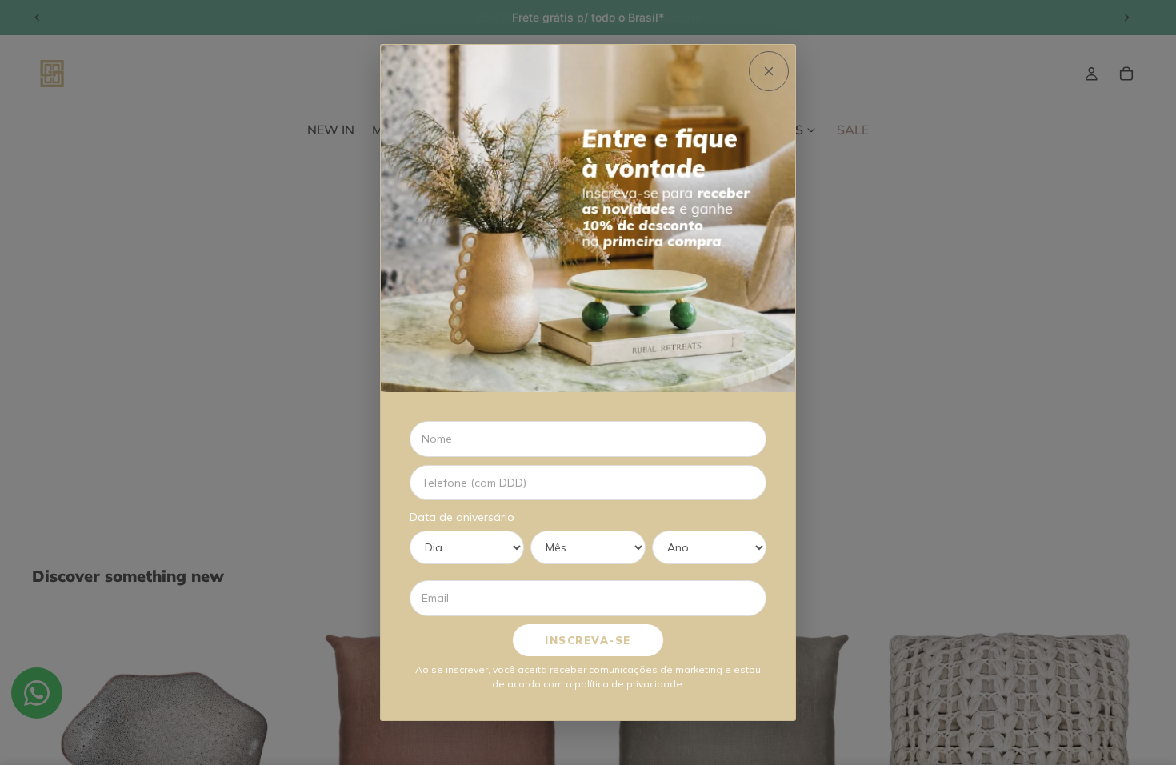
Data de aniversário (462, 517)
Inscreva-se (588, 640)
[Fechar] (768, 71)
